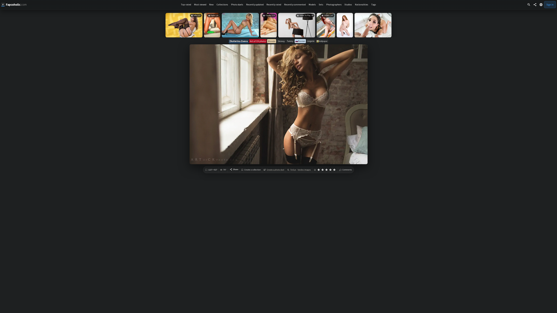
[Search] (529, 4)
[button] (541, 4)
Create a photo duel (275, 169)
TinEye (293, 169)
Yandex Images (304, 169)
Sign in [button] (550, 4)
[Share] (535, 4)
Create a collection (252, 170)
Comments (347, 170)
